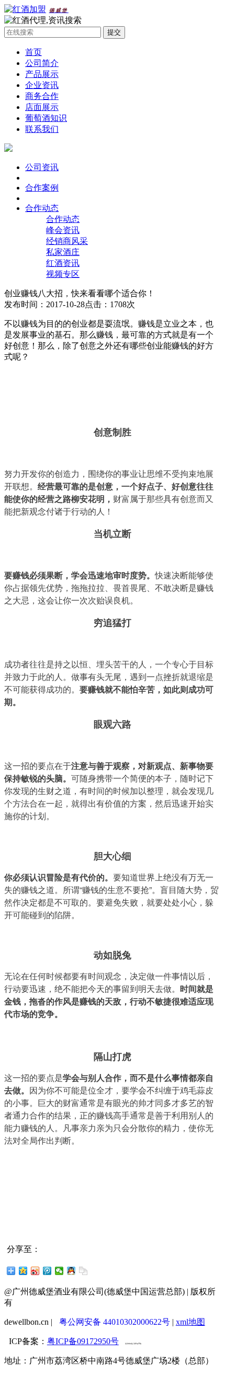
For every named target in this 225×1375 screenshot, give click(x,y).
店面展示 (42, 107)
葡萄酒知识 (46, 118)
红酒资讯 (63, 263)
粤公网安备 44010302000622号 (114, 1321)
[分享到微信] (59, 1271)
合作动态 (42, 208)
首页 (33, 52)
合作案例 (42, 187)
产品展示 (42, 74)
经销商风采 (67, 241)
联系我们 (42, 129)
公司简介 (42, 63)
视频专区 (63, 274)
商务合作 (42, 96)
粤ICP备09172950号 (83, 1341)
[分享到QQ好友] (71, 1271)
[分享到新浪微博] (35, 1271)
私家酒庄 (63, 252)
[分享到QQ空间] (23, 1271)
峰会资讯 (63, 230)
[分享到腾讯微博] (47, 1271)
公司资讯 (42, 167)
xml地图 (190, 1321)
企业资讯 (42, 85)
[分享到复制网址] (83, 1271)
